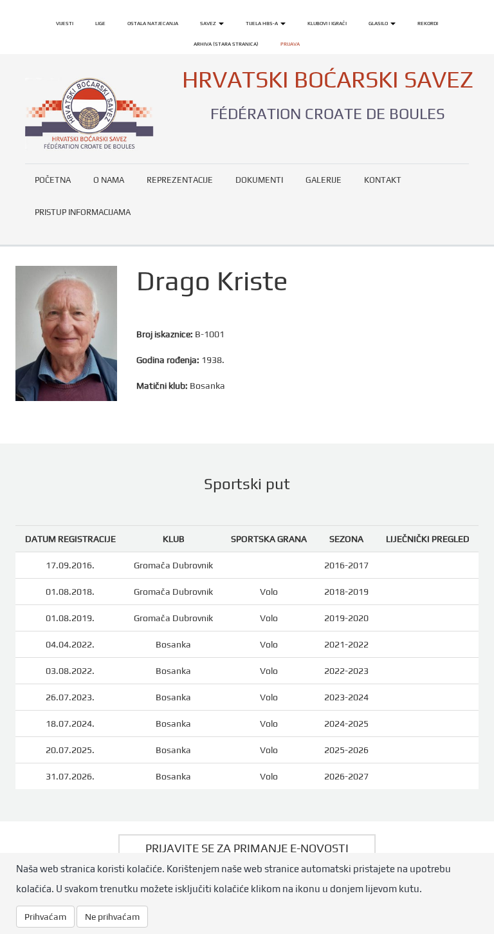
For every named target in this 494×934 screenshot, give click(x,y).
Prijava (290, 44)
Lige (100, 23)
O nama (108, 180)
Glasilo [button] (379, 23)
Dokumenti (259, 180)
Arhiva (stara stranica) (226, 44)
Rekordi (427, 23)
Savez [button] (208, 23)
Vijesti (64, 23)
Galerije (324, 180)
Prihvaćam (45, 916)
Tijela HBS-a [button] (262, 23)
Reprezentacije (180, 180)
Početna (53, 180)
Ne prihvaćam (112, 916)
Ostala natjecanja (152, 23)
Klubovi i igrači (327, 23)
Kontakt (382, 180)
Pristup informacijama (83, 212)
